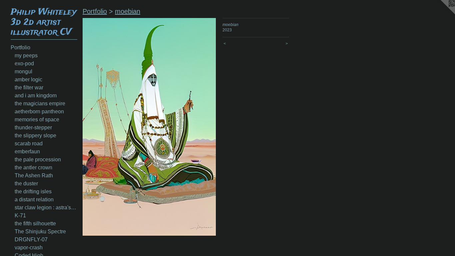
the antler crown (33, 167)
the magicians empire (40, 103)
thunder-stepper (33, 127)
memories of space (37, 119)
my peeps (26, 55)
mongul (23, 71)
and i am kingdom (36, 95)
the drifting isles (33, 191)
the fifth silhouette (35, 223)
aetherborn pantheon (39, 111)
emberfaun (27, 151)
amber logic (28, 79)
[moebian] (149, 127)
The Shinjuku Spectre (40, 231)
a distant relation (34, 199)
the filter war (29, 87)
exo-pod (24, 63)
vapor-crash (29, 247)
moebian (127, 11)
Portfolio (20, 47)
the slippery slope (35, 135)
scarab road (29, 143)
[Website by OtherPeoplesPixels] (441, 13)
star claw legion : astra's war (46, 207)
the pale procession (38, 159)
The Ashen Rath (34, 175)
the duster (26, 183)
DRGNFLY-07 (31, 239)
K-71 (20, 215)
